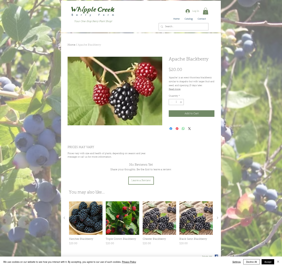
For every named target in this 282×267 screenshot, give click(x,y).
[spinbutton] (176, 102)
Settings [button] (236, 261)
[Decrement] (171, 102)
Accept (267, 261)
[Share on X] (189, 129)
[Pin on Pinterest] (177, 129)
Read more (174, 89)
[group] (140, 225)
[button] (205, 11)
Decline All (251, 261)
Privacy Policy (129, 261)
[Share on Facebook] (171, 129)
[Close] (278, 261)
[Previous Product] (64, 218)
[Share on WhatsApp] (183, 129)
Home (71, 45)
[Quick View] (85, 218)
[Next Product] (217, 218)
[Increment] (181, 102)
